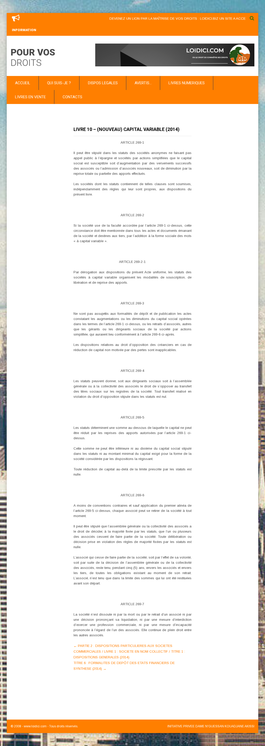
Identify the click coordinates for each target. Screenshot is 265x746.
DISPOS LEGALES (103, 83)
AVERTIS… (143, 83)
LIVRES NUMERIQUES (186, 83)
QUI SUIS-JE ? (59, 83)
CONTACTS (72, 97)
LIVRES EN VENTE (30, 97)
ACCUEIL (22, 83)
